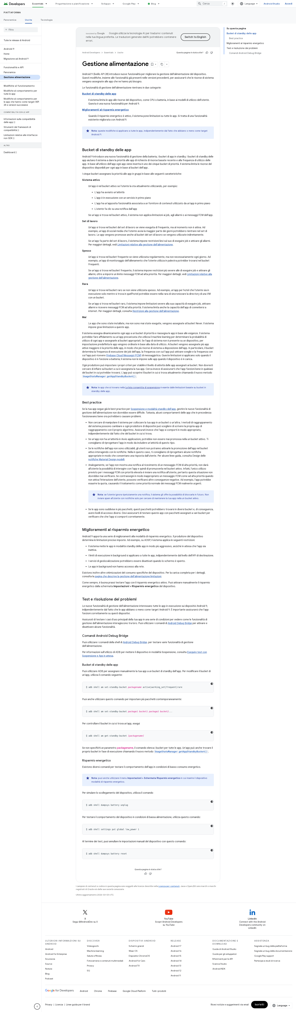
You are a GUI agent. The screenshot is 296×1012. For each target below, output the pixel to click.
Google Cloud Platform (134, 991)
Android (49, 949)
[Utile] (207, 52)
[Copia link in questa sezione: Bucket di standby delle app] (134, 150)
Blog (153, 3)
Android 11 (176, 975)
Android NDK (218, 968)
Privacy (90, 965)
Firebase (112, 991)
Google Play (129, 3)
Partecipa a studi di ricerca (267, 960)
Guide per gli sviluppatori (224, 954)
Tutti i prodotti (159, 991)
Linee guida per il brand (78, 1004)
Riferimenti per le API (222, 959)
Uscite (28, 19)
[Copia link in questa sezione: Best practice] (105, 403)
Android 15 (176, 955)
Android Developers (91, 52)
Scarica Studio (219, 963)
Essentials (37, 3)
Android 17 (176, 946)
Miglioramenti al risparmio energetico (105, 109)
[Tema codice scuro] (212, 684)
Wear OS (133, 951)
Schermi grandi (136, 946)
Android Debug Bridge (180, 623)
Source (48, 963)
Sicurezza (50, 959)
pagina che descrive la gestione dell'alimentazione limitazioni (128, 576)
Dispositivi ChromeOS (139, 955)
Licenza (59, 1004)
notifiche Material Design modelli (106, 459)
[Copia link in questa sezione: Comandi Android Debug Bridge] (131, 636)
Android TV (134, 965)
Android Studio (272, 3)
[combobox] (212, 3)
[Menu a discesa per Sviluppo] (115, 3)
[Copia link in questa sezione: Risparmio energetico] (114, 761)
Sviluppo (106, 3)
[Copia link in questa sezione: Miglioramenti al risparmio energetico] (152, 530)
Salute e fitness (94, 955)
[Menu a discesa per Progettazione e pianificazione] (93, 3)
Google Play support (264, 955)
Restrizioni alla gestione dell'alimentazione (155, 311)
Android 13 (176, 965)
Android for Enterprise (56, 954)
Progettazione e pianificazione (72, 3)
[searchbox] (21, 29)
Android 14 (176, 960)
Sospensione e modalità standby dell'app (153, 409)
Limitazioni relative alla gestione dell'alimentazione (145, 244)
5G (88, 970)
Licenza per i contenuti (169, 886)
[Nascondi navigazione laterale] (37, 1006)
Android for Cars (137, 960)
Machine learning (95, 951)
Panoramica (10, 19)
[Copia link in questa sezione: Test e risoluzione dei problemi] (140, 599)
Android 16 (176, 951)
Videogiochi (93, 946)
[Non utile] (211, 52)
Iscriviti (259, 1004)
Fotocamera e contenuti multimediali (105, 960)
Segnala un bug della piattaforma (270, 946)
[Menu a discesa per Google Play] (140, 3)
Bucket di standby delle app (99, 93)
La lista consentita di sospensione (142, 387)
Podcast (49, 978)
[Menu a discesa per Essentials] (47, 3)
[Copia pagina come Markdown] (162, 64)
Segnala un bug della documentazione (273, 951)
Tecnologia (47, 19)
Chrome (98, 991)
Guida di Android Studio (224, 949)
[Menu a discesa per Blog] (160, 3)
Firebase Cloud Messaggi (123, 355)
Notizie (48, 968)
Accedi (288, 3)
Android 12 (176, 970)
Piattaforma (12, 12)
